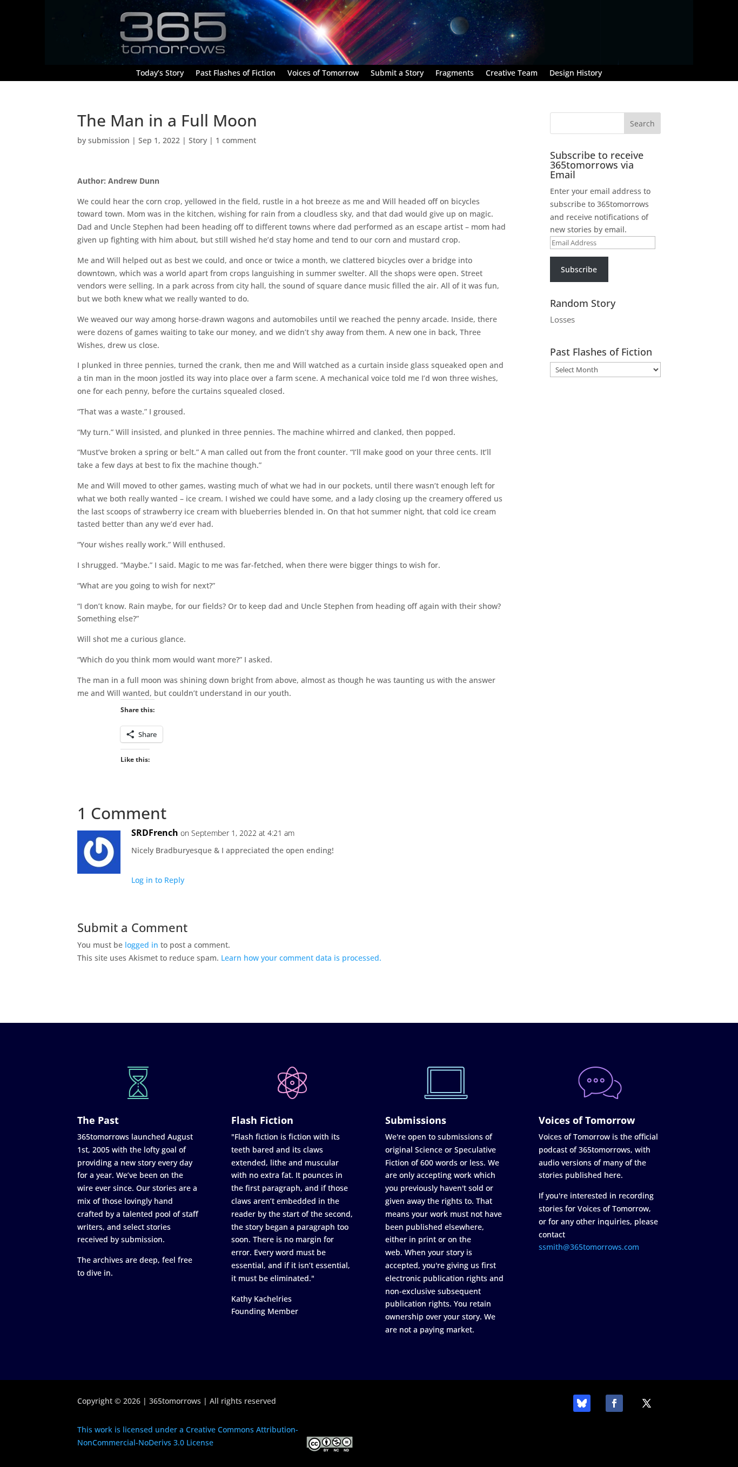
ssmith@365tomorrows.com (589, 1247)
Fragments (454, 73)
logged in (141, 945)
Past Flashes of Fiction (236, 73)
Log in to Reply (157, 880)
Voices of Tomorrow (323, 73)
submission (109, 140)
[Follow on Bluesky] (582, 1403)
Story (198, 140)
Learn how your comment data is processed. (301, 958)
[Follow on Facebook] (614, 1403)
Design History (575, 73)
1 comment (236, 140)
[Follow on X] (646, 1403)
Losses (562, 319)
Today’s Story (160, 73)
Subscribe (579, 269)
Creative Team (512, 73)
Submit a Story (397, 73)
